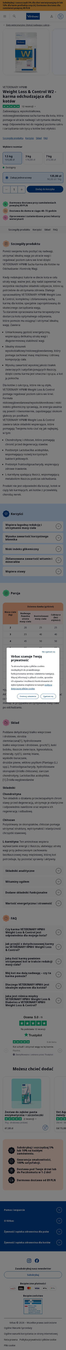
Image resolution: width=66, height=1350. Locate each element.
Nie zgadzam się (48, 652)
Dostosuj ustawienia (28, 696)
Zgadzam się (48, 696)
